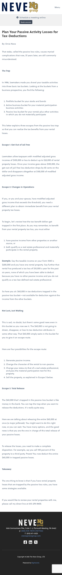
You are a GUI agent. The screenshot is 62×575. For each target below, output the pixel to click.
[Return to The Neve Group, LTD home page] (20, 7)
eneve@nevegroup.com (31, 535)
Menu (57, 7)
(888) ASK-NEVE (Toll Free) (32, 530)
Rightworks (35, 563)
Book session (26, 22)
